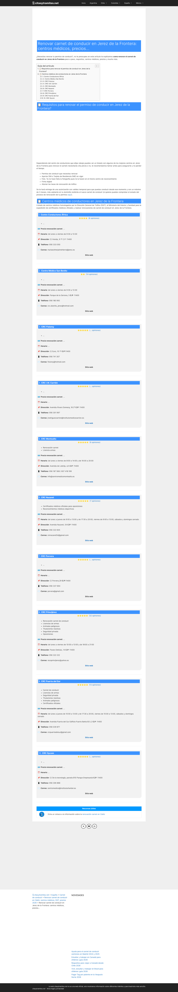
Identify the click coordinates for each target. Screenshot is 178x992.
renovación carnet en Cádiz (93, 814)
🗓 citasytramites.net (45, 3)
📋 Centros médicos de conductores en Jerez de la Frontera (63, 74)
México (138, 3)
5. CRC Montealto (49, 86)
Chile (103, 3)
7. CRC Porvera (48, 91)
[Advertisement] (89, 24)
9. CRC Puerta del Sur (51, 96)
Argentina (93, 3)
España (127, 3)
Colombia (114, 3)
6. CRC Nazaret (48, 88)
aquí (69, 195)
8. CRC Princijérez (49, 93)
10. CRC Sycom (49, 98)
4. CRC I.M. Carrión (50, 84)
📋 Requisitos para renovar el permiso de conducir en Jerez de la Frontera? (64, 70)
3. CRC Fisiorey (48, 81)
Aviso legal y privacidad (55, 989)
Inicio (84, 3)
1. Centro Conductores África (53, 76)
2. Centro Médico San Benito (53, 79)
